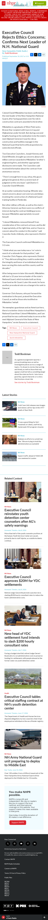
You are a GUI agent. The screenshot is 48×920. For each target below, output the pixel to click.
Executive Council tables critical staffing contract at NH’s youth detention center (23, 702)
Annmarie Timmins (10, 530)
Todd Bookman (11, 53)
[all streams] (45, 917)
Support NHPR (18, 822)
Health (6, 693)
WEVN (6, 890)
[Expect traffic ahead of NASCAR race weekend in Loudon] (9, 456)
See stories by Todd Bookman (27, 382)
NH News (13, 328)
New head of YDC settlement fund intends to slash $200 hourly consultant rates (22, 639)
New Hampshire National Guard (22, 333)
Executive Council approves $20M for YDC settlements (22, 580)
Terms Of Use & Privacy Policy (15, 873)
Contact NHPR (9, 859)
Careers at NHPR (10, 868)
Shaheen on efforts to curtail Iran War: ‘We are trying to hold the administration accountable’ (30, 441)
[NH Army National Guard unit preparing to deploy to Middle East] (22, 739)
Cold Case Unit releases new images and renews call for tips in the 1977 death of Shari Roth (31, 407)
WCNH (6, 881)
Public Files (8, 877)
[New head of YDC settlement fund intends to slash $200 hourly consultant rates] (22, 616)
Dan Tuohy (8, 770)
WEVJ (6, 888)
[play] (3, 917)
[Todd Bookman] (7, 357)
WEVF (6, 885)
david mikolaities (16, 338)
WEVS (6, 895)
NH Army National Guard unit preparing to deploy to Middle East (23, 761)
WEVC (6, 883)
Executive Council (30, 328)
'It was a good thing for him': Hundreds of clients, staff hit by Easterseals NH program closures (31, 424)
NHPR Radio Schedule (12, 864)
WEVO (6, 892)
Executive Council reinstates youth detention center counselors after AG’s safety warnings (19, 518)
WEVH (6, 887)
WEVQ (6, 894)
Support (40, 3)
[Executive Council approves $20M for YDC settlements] (22, 559)
